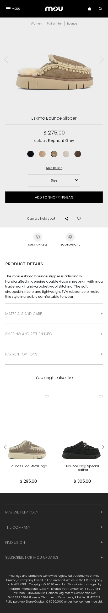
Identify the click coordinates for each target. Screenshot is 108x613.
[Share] (66, 218)
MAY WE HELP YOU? (21, 512)
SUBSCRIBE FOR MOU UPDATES (31, 557)
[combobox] (54, 180)
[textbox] (54, 180)
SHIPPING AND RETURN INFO (28, 333)
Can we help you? (41, 218)
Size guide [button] (54, 168)
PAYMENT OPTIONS (21, 354)
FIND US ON (15, 542)
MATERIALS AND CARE (23, 313)
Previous (6, 59)
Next (101, 59)
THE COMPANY (17, 527)
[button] (92, 8)
